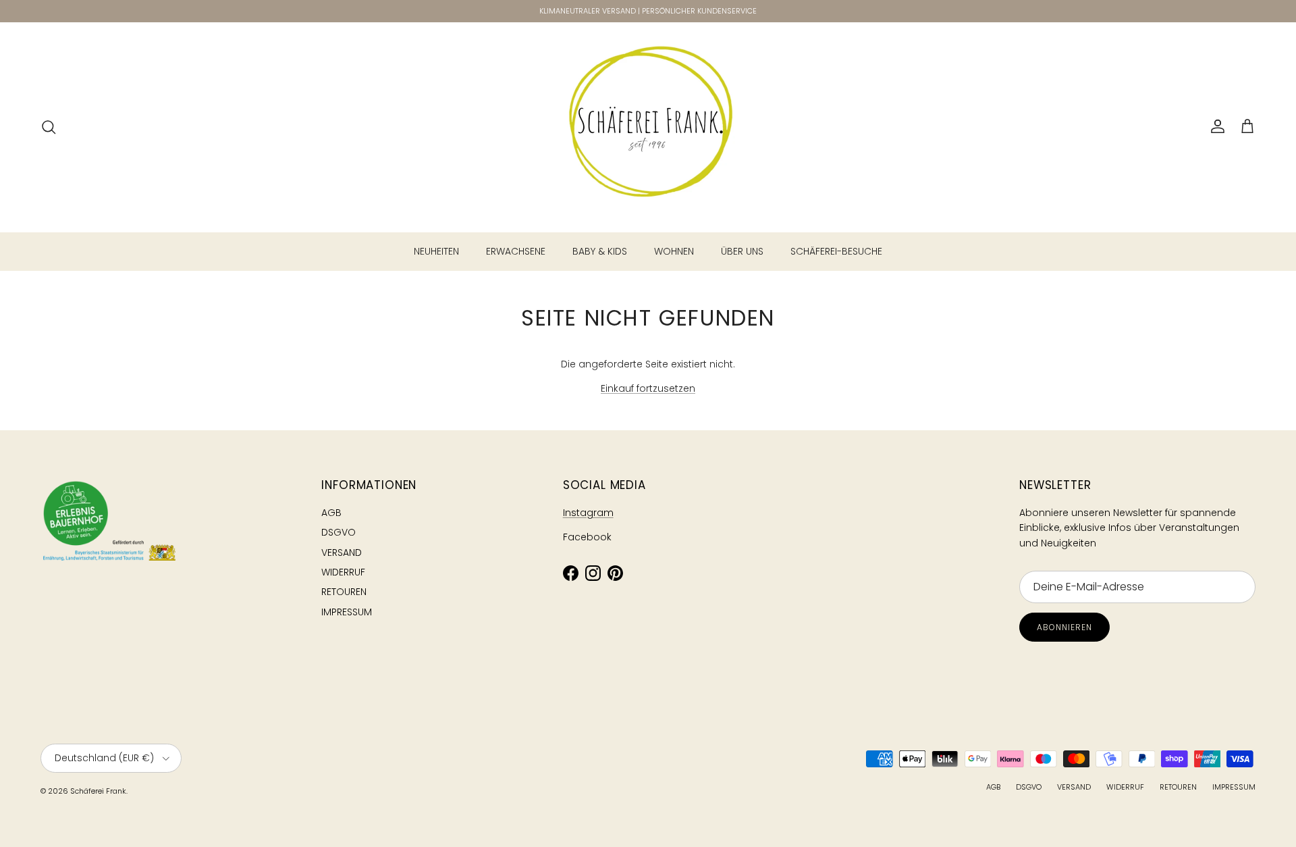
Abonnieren (1064, 627)
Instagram (588, 512)
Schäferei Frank (98, 791)
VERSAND (341, 552)
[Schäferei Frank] (648, 127)
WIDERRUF (343, 572)
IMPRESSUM (346, 612)
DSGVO (338, 532)
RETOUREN (344, 591)
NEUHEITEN (436, 251)
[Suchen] (48, 127)
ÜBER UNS (742, 251)
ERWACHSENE (515, 251)
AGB (331, 512)
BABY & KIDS (599, 251)
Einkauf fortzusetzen (648, 388)
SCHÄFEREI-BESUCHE (836, 251)
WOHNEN (674, 251)
